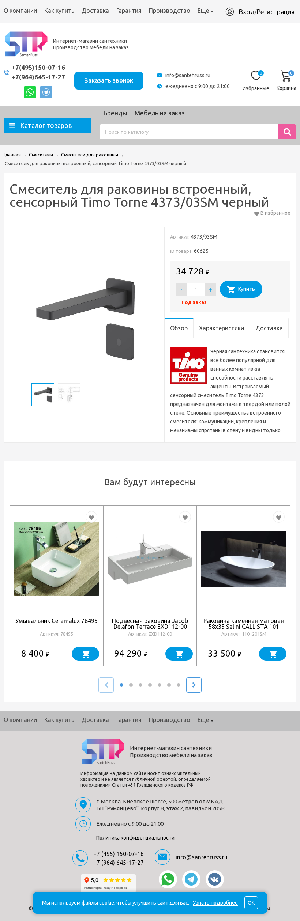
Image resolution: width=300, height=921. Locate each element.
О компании (20, 10)
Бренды (115, 113)
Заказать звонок (109, 80)
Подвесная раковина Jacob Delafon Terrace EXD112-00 (150, 623)
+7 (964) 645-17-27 (118, 862)
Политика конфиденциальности (135, 838)
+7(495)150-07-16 (38, 67)
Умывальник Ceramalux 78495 (56, 620)
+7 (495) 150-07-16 (118, 853)
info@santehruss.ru (187, 75)
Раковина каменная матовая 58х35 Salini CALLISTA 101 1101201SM (243, 626)
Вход (247, 11)
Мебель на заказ (160, 113)
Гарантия (129, 10)
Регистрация (275, 11)
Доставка (95, 10)
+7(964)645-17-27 (38, 76)
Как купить (59, 10)
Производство (169, 10)
